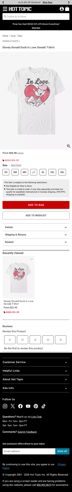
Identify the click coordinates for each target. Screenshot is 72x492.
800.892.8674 (44, 484)
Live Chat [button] (36, 416)
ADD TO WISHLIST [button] (36, 215)
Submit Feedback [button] (27, 431)
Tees (20, 35)
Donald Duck (10, 41)
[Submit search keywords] (5, 16)
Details (9, 227)
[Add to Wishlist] (31, 259)
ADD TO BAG (36, 205)
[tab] (36, 100)
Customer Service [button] (14, 362)
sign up (62, 451)
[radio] (6, 172)
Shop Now (47, 2)
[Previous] (3, 2)
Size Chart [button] (16, 165)
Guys (13, 35)
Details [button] (20, 153)
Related (9, 242)
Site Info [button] (8, 388)
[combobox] (36, 16)
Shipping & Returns (15, 234)
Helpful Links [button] (11, 370)
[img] (5, 406)
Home (5, 35)
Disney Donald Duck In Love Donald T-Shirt (18, 302)
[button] (4, 9)
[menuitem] (67, 9)
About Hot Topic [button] (13, 379)
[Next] (69, 2)
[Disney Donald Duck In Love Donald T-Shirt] (19, 277)
